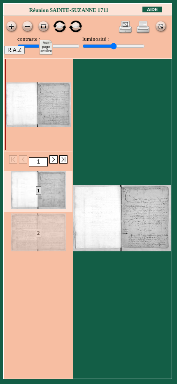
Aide (152, 9)
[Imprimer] (143, 31)
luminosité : (95, 39)
